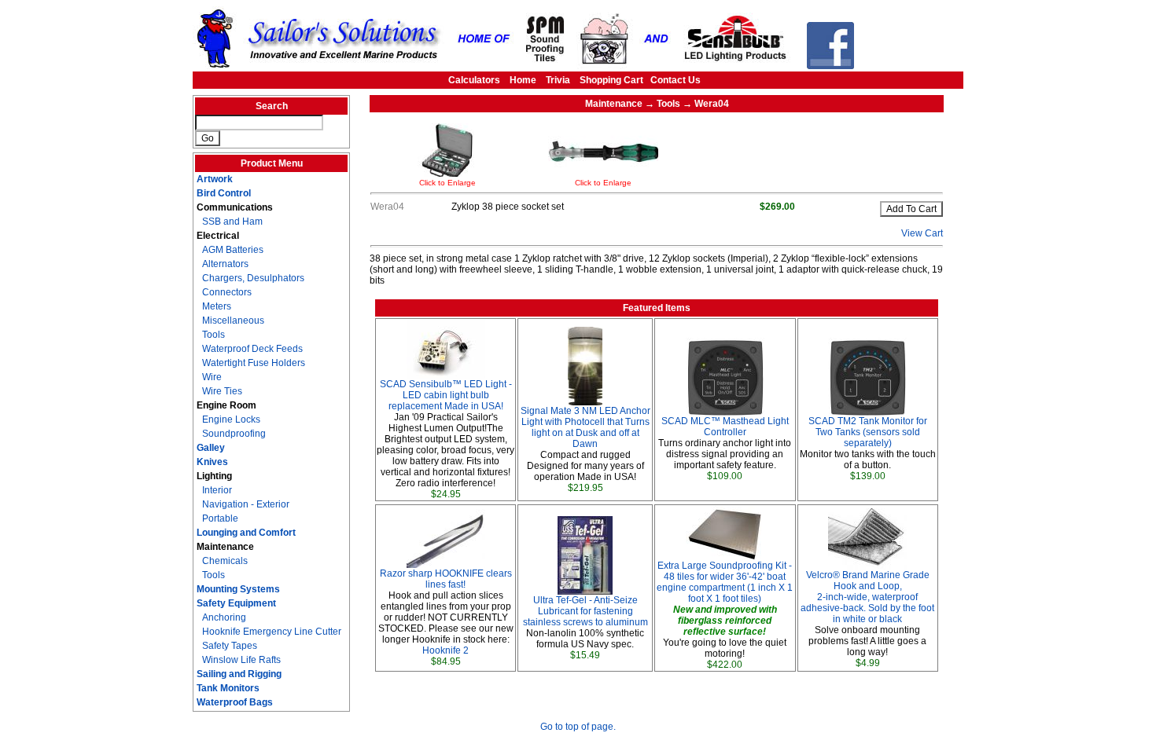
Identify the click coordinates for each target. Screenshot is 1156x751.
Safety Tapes (229, 645)
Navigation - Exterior (245, 504)
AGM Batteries (232, 249)
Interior (217, 490)
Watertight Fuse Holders (253, 362)
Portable (220, 518)
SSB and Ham (232, 221)
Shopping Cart (611, 80)
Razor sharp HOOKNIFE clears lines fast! (446, 579)
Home (523, 80)
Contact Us (675, 80)
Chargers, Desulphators (253, 278)
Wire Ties (222, 391)
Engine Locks (231, 419)
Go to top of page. (578, 726)
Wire (212, 377)
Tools (213, 334)
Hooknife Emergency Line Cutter (271, 631)
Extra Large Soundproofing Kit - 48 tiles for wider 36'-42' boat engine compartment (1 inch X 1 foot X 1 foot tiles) (725, 582)
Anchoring (224, 617)
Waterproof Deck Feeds (252, 348)
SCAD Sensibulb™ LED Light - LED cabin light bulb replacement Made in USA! (446, 395)
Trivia (558, 80)
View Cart (922, 233)
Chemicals (225, 560)
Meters (216, 306)
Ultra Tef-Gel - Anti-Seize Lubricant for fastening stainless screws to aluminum (585, 611)
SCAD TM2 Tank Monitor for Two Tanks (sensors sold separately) (867, 432)
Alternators (225, 263)
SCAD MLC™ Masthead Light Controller (725, 427)
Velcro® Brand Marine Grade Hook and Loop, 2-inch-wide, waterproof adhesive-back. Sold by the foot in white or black (867, 597)
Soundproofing (234, 433)
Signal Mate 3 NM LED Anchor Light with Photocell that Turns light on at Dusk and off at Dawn (585, 427)
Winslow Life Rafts (241, 659)
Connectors (227, 292)
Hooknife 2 (445, 650)
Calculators (474, 80)
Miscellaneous (233, 320)
